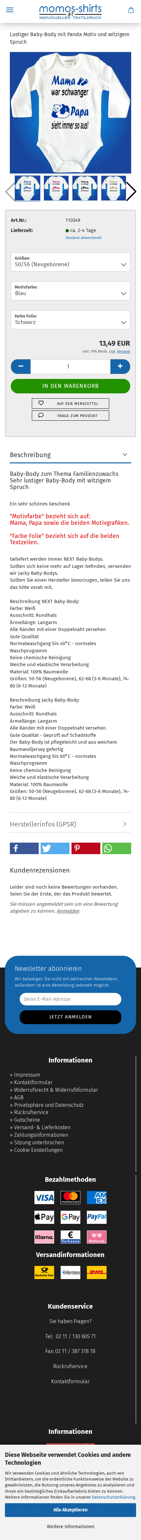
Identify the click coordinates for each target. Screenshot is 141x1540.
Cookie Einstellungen (38, 1150)
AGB (19, 1097)
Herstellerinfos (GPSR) (43, 824)
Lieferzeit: (22, 230)
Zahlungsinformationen (41, 1135)
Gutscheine (27, 1120)
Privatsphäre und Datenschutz (49, 1105)
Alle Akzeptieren (70, 1510)
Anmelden (68, 911)
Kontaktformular (33, 1082)
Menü (10, 10)
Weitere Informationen (70, 1526)
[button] (131, 191)
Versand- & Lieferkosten (42, 1127)
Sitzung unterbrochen (39, 1142)
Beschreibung (30, 455)
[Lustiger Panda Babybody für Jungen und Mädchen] (70, 112)
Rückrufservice (31, 1112)
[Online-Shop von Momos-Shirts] (70, 11)
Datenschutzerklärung (113, 1497)
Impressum (27, 1075)
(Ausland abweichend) (84, 238)
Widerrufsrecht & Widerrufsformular (56, 1090)
